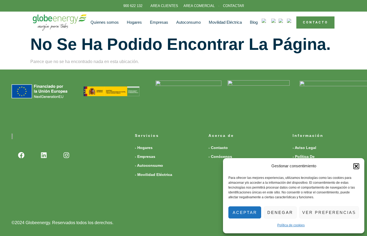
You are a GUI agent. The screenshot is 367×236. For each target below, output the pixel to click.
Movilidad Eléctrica (225, 22)
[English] (266, 22)
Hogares (134, 22)
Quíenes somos (105, 22)
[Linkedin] (43, 155)
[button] (356, 166)
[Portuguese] (283, 22)
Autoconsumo (188, 22)
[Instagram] (66, 155)
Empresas (159, 22)
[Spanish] (291, 22)
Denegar (280, 212)
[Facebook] (21, 155)
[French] (275, 22)
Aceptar (245, 212)
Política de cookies (291, 225)
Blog (254, 22)
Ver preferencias (329, 212)
